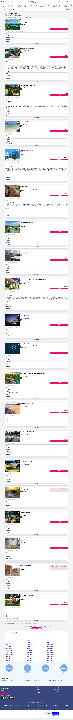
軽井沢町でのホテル (30, 642)
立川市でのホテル (50, 646)
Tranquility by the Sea (25, 512)
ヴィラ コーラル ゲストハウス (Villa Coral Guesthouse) (33, 279)
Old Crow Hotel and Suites (26, 222)
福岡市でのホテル (50, 642)
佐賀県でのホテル (30, 654)
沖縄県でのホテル (50, 638)
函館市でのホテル (50, 644)
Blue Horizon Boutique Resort (27, 19)
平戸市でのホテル (30, 658)
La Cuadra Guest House (26, 461)
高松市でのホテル (30, 648)
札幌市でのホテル (30, 637)
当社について (38, 687)
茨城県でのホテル (50, 656)
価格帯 (5, 9)
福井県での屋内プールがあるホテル (7, 680)
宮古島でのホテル (30, 644)
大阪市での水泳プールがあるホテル (55, 680)
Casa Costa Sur (24, 539)
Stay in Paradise (24, 488)
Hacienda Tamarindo (25, 565)
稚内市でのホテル (30, 652)
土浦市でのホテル (30, 660)
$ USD (59, 1)
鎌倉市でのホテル (30, 646)
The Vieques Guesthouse (26, 150)
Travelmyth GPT (57, 691)
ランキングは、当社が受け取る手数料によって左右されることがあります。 (17, 17)
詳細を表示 (36, 43)
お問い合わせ (56, 689)
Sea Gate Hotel (24, 122)
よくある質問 (56, 687)
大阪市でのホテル (50, 635)
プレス (37, 689)
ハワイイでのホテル (9, 646)
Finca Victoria (23, 186)
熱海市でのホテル (9, 638)
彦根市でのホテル (50, 654)
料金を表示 (59, 28)
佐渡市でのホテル (9, 658)
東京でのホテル (50, 637)
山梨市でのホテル (9, 652)
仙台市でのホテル (50, 640)
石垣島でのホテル (30, 640)
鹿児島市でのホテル (9, 648)
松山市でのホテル (50, 650)
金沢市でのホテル (9, 642)
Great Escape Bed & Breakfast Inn (28, 431)
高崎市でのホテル (50, 648)
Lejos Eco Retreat (24, 315)
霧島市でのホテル (50, 652)
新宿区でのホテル (9, 640)
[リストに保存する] (18, 19)
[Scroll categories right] (71, 5)
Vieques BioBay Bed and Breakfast (29, 344)
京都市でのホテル (9, 635)
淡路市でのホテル (30, 638)
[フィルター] (2, 9)
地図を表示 (68, 9)
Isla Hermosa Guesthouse (26, 595)
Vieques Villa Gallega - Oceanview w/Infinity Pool (32, 373)
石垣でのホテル (29, 656)
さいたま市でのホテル (10, 654)
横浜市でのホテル (30, 635)
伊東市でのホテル (50, 658)
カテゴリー (38, 691)
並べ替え (11, 9)
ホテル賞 (38, 692)
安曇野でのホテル (9, 656)
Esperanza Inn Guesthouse (27, 48)
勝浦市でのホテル (9, 660)
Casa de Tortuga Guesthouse (27, 251)
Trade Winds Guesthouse (26, 403)
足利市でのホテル (50, 660)
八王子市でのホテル (30, 650)
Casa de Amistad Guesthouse (27, 85)
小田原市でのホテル (9, 650)
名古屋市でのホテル (9, 637)
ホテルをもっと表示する (36, 628)
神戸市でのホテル (9, 644)
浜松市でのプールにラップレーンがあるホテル (33, 680)
